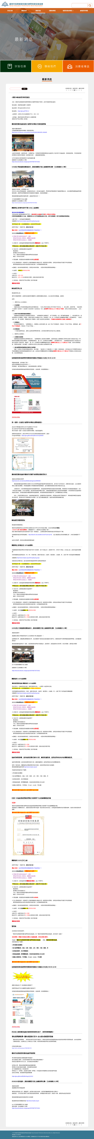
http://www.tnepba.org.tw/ (30, 767)
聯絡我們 (24, 10)
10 (74, 90)
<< (68, 90)
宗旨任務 (10, 10)
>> (79, 90)
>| (81, 90)
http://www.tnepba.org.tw (32, 1100)
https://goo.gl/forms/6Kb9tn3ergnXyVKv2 (22, 1076)
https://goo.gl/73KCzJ (23, 111)
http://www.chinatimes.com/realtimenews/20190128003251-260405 (29, 132)
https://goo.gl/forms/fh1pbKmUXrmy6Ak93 (32, 435)
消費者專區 (52, 10)
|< (66, 90)
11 (76, 90)
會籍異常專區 (84, 10)
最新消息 (38, 10)
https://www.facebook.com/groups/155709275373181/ (26, 161)
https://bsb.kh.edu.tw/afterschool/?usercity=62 (40, 534)
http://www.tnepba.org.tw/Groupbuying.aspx (28, 221)
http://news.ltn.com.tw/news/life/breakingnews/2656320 (26, 480)
